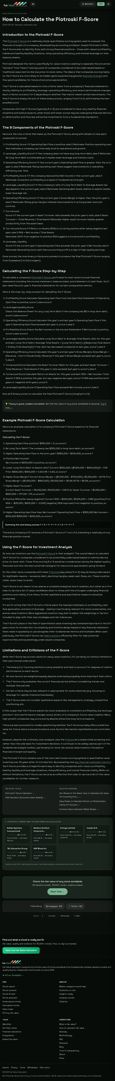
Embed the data (10, 1039)
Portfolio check (10, 1028)
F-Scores (54, 572)
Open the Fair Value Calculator (21, 950)
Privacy (14, 1067)
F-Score (69, 739)
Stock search (9, 986)
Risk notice (45, 1067)
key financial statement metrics (93, 762)
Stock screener (10, 990)
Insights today (66, 994)
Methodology (65, 1035)
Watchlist (7, 1024)
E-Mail (77, 916)
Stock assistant (10, 997)
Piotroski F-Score (17, 41)
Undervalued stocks (12, 1001)
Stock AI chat (9, 994)
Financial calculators (12, 1031)
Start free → (57, 891)
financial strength (92, 75)
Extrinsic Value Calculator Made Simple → (79, 809)
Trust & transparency (69, 1050)
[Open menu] (108, 4)
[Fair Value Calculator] (15, 4)
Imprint (6, 1067)
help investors (52, 635)
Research (63, 1043)
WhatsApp (65, 916)
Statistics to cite (67, 990)
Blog (61, 1047)
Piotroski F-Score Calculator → (19, 793)
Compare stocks (66, 997)
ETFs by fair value (11, 1013)
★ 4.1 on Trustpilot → (13, 975)
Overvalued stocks (11, 1005)
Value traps (8, 1009)
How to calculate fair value (71, 1028)
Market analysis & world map (72, 986)
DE (33, 4)
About (62, 1054)
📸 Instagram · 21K (54, 906)
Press (61, 1058)
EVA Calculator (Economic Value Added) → (25, 797)
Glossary (63, 1031)
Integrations (8, 1035)
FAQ (61, 1039)
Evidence (63, 1001)
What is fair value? (67, 1024)
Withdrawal (32, 1067)
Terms (22, 1067)
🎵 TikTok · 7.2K (75, 906)
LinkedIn (52, 916)
